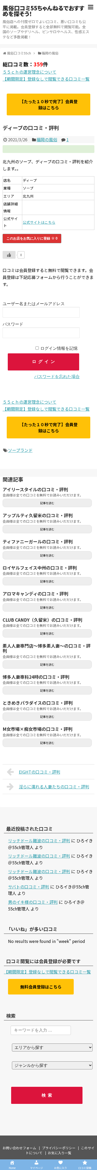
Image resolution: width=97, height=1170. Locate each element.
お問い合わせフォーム (19, 1147)
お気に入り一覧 (59, 1152)
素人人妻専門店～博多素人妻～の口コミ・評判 (47, 648)
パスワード (13, 324)
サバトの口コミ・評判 (28, 887)
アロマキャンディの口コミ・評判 (35, 593)
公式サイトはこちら (39, 222)
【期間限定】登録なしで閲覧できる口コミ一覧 (46, 79)
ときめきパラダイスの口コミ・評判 (38, 702)
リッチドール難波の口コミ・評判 (39, 840)
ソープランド (20, 450)
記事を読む (47, 503)
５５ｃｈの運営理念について (29, 72)
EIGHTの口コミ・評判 (39, 772)
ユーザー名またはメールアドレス (34, 304)
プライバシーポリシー (59, 1147)
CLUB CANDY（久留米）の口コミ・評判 (42, 619)
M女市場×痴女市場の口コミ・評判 (37, 729)
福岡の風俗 (46, 139)
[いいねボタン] (9, 255)
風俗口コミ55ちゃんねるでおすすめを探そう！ (43, 11)
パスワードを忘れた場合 (57, 376)
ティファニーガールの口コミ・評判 (38, 541)
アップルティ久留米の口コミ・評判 (38, 515)
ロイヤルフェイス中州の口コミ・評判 (40, 567)
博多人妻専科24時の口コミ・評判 (36, 677)
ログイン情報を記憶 (59, 348)
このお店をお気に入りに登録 (31, 238)
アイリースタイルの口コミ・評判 (35, 489)
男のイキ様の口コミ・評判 (33, 902)
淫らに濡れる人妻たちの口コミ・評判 (54, 786)
